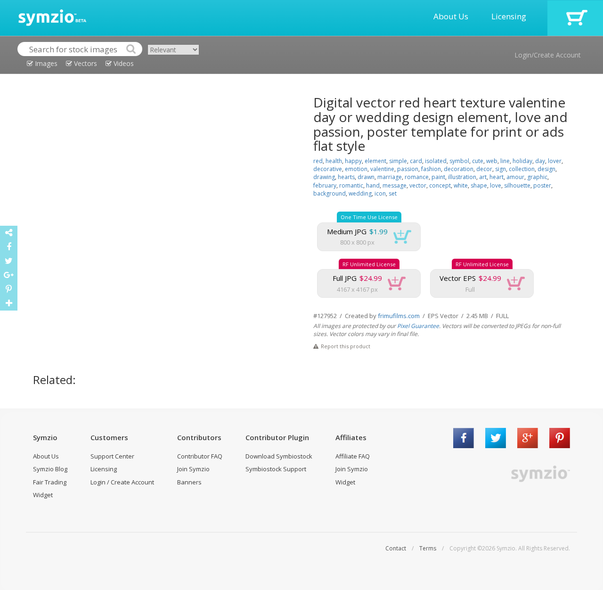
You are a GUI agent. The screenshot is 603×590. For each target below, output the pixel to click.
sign (500, 169)
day (540, 161)
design (546, 169)
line (505, 161)
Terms (427, 548)
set (393, 193)
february (324, 185)
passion (407, 169)
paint (438, 177)
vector (417, 185)
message (395, 185)
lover (555, 161)
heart (496, 177)
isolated (436, 161)
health (334, 161)
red (318, 161)
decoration (458, 169)
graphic (537, 177)
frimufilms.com (399, 315)
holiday (522, 161)
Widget (43, 495)
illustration (462, 177)
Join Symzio (193, 469)
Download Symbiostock (278, 456)
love (495, 185)
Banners (189, 482)
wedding (360, 193)
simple (398, 161)
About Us (450, 16)
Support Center (112, 456)
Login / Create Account (122, 482)
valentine (382, 169)
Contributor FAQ (199, 456)
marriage (389, 177)
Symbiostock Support (275, 469)
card (416, 161)
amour (515, 177)
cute (477, 161)
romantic (351, 185)
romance (417, 177)
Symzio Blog (50, 469)
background (329, 193)
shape (479, 185)
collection (522, 169)
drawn (366, 177)
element (375, 161)
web (491, 161)
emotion (356, 169)
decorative (327, 169)
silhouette (517, 185)
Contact (395, 548)
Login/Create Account (547, 54)
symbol (459, 161)
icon (380, 193)
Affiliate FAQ (352, 456)
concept (440, 185)
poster (542, 185)
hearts (346, 177)
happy (353, 161)
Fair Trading (49, 482)
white (461, 185)
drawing (324, 177)
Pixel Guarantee (418, 326)
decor (484, 169)
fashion (431, 169)
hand (373, 185)
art (483, 177)
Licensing (508, 16)
